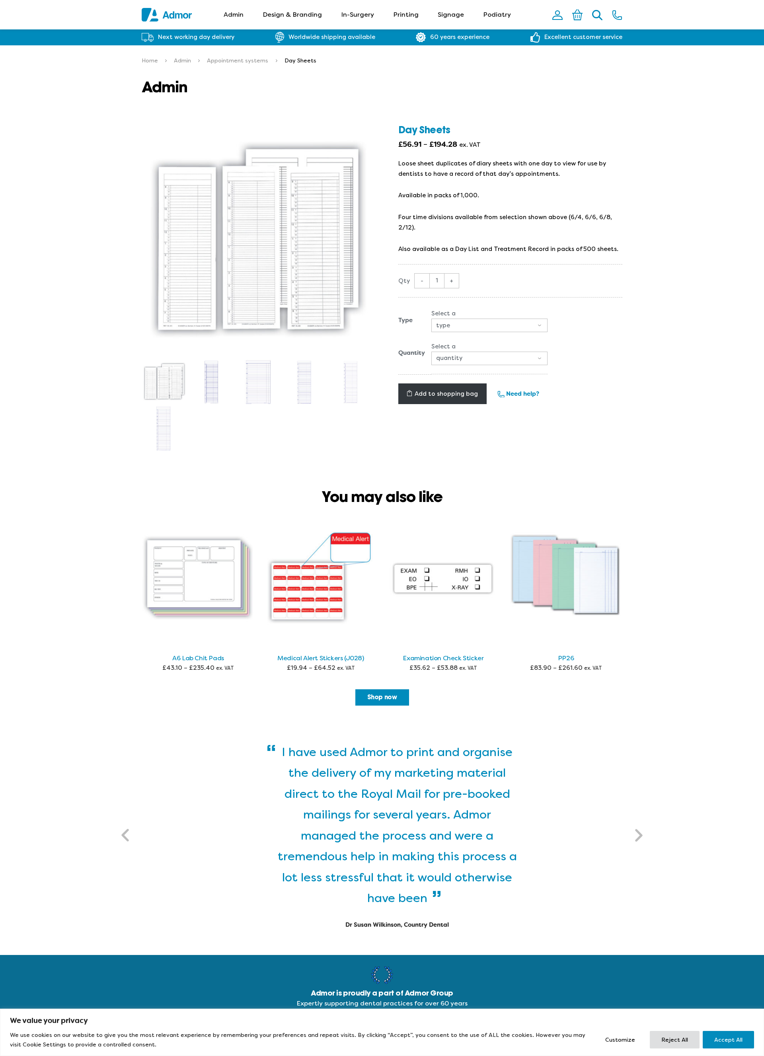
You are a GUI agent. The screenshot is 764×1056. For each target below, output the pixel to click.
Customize (620, 1040)
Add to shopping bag (446, 393)
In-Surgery (357, 14)
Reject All (674, 1040)
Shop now (382, 697)
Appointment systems (237, 60)
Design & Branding (292, 14)
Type (405, 320)
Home (150, 60)
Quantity (411, 352)
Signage (451, 14)
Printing (406, 14)
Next (638, 835)
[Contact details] (617, 15)
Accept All (728, 1040)
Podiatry (497, 14)
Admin (234, 14)
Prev (125, 835)
